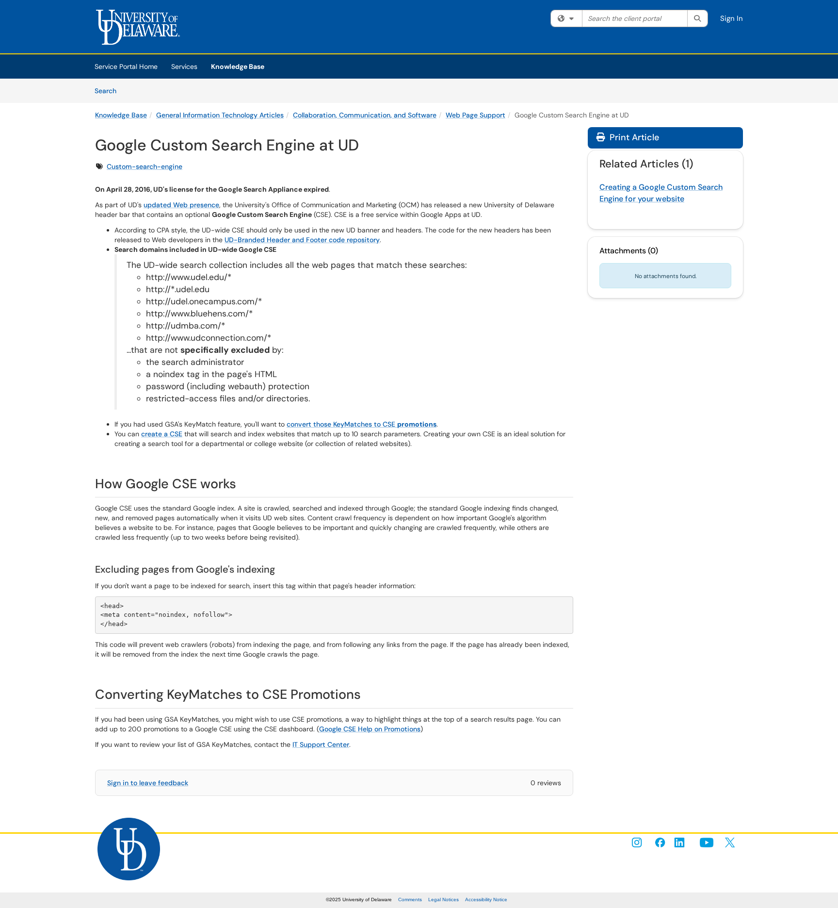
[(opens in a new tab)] (141, 29)
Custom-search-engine (144, 166)
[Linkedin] (683, 842)
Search (109, 90)
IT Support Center (320, 744)
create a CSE (161, 433)
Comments (410, 899)
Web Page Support (475, 115)
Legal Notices (443, 899)
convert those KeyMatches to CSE (361, 424)
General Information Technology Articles (220, 115)
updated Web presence (181, 204)
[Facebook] (660, 842)
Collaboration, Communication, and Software (364, 115)
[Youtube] (706, 842)
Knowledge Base (237, 66)
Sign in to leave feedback (147, 782)
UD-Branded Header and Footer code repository (302, 239)
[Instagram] (636, 842)
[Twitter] (730, 842)
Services (184, 66)
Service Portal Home (126, 66)
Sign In (731, 18)
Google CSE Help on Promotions (369, 729)
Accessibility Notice (486, 899)
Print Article (633, 137)
